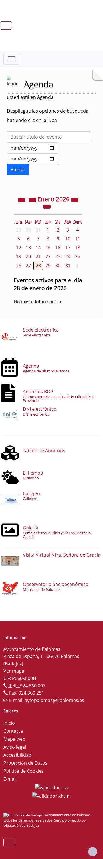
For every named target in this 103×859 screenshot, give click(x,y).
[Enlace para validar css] (51, 787)
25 (77, 256)
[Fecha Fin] (32, 158)
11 (77, 239)
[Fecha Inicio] (32, 147)
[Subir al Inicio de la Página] (92, 851)
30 (57, 265)
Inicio (9, 723)
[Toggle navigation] (11, 59)
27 (28, 265)
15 (48, 247)
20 (28, 256)
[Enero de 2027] (74, 199)
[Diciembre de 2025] (33, 199)
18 (77, 247)
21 (38, 256)
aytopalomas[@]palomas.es (54, 700)
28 (38, 265)
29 (48, 265)
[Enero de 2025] (22, 199)
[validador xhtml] (51, 795)
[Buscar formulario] (18, 169)
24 (67, 256)
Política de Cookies (23, 771)
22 (48, 256)
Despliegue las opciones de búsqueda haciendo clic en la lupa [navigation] (47, 115)
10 (67, 239)
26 (18, 265)
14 (38, 247)
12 (18, 247)
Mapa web (14, 739)
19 (18, 256)
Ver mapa (13, 671)
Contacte (13, 731)
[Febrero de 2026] (47, 206)
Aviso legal (14, 747)
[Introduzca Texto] (49, 136)
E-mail (10, 779)
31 (67, 265)
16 (57, 247)
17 (67, 247)
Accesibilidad (17, 755)
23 (57, 256)
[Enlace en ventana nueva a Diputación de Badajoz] (24, 814)
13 (28, 247)
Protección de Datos (25, 763)
